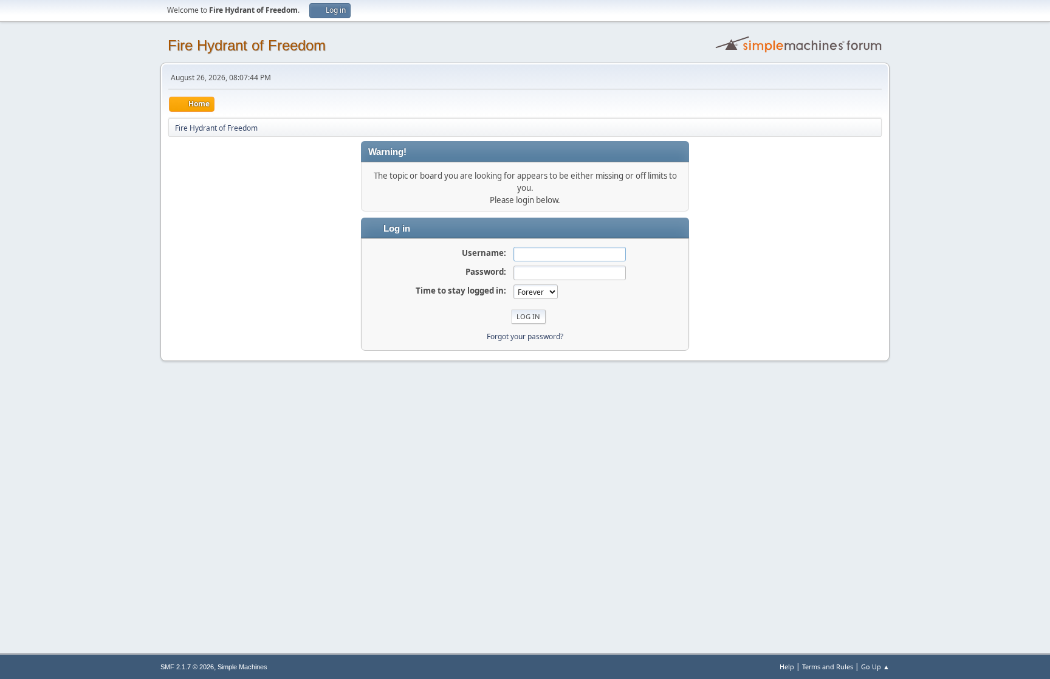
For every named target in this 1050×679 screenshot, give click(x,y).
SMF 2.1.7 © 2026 (187, 666)
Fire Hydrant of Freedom (247, 45)
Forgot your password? (525, 336)
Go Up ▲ (875, 666)
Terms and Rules (827, 666)
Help (787, 666)
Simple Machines (242, 666)
